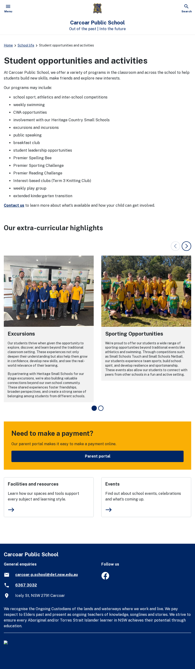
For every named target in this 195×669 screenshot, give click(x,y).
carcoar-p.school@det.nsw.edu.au (46, 574)
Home (8, 45)
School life (26, 45)
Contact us (14, 205)
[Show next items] (186, 246)
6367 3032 (26, 585)
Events (112, 484)
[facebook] (105, 578)
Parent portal (97, 456)
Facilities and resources (33, 484)
